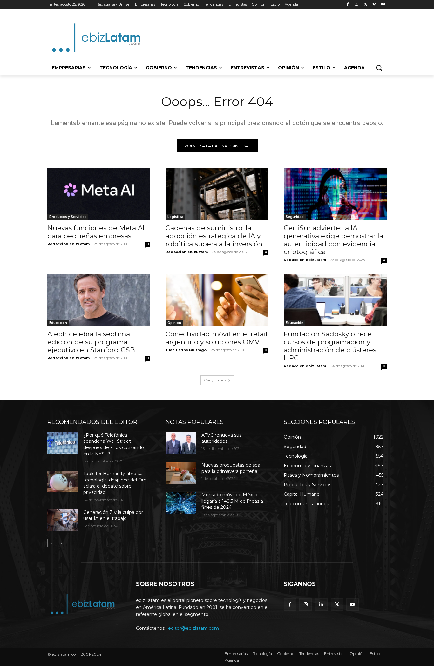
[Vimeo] (374, 4)
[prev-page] (51, 543)
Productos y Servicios (67, 217)
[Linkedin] (321, 604)
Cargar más (215, 380)
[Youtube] (383, 4)
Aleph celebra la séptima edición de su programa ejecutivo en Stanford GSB (91, 342)
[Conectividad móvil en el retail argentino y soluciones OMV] (217, 300)
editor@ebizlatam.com (193, 628)
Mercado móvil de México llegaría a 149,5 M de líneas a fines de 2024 (232, 501)
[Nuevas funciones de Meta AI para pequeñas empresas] (98, 194)
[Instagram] (356, 4)
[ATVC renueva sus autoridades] (181, 443)
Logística (175, 217)
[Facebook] (347, 4)
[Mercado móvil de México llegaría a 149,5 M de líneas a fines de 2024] (181, 503)
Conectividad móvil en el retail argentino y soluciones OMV (217, 338)
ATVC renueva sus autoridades (221, 438)
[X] (365, 4)
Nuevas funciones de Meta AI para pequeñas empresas (96, 232)
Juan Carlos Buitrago (186, 350)
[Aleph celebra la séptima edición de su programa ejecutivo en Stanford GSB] (98, 300)
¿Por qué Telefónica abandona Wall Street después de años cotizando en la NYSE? (113, 444)
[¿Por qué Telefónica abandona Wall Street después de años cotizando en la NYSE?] (62, 443)
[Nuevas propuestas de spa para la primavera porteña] (181, 473)
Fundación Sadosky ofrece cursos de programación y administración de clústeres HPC (330, 346)
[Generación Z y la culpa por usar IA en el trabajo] (62, 520)
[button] (379, 67)
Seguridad (295, 217)
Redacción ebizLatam (68, 244)
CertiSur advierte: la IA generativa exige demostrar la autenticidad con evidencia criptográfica (333, 240)
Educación (58, 323)
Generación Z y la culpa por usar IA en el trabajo (113, 515)
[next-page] (61, 543)
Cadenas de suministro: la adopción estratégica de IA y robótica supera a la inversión (214, 236)
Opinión (174, 323)
